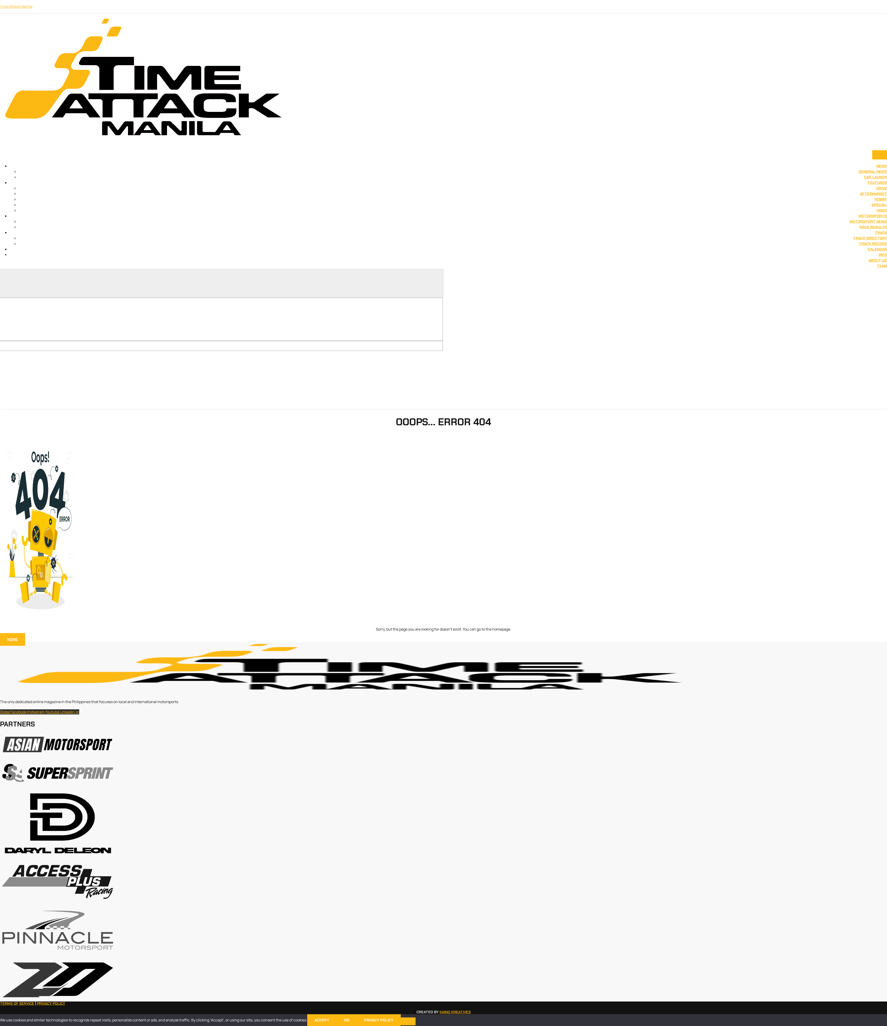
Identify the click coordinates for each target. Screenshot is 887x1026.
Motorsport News (868, 221)
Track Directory (870, 238)
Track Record (873, 243)
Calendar (877, 249)
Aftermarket (873, 193)
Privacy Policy (51, 1003)
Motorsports (873, 216)
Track (881, 232)
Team (882, 265)
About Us (878, 260)
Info (883, 254)
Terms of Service (17, 1003)
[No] (408, 1021)
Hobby (881, 199)
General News (873, 171)
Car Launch (875, 177)
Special (879, 204)
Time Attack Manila (16, 6)
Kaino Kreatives (455, 1012)
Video (881, 210)
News (881, 166)
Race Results (873, 227)
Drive (881, 188)
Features (877, 182)
